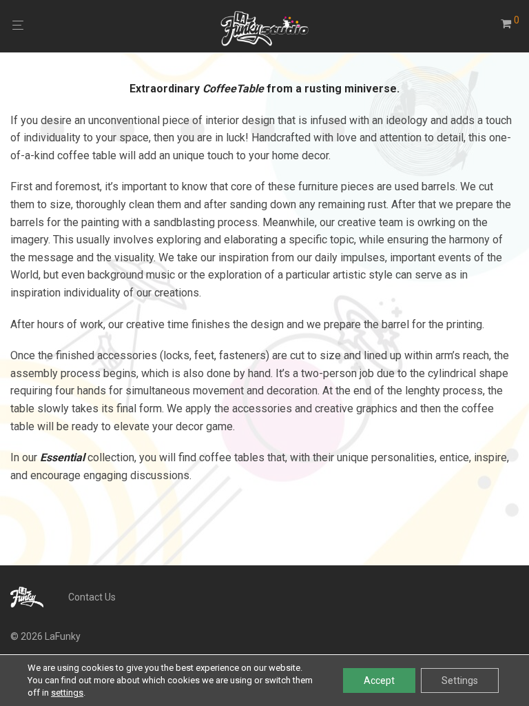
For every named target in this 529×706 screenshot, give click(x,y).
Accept (379, 680)
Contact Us (92, 597)
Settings (460, 680)
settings (67, 692)
